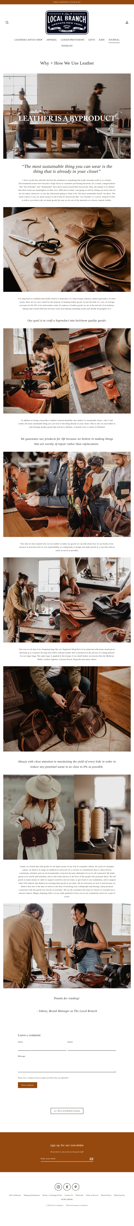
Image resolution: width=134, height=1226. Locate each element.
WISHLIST (67, 45)
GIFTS (91, 39)
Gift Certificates (15, 1195)
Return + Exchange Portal (52, 1195)
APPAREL (51, 39)
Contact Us (69, 1195)
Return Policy (106, 1195)
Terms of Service (92, 1195)
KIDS (102, 39)
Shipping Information (32, 1195)
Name (20, 1042)
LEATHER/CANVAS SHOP (28, 39)
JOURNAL (114, 39)
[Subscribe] (91, 1159)
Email (70, 1042)
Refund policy (119, 1195)
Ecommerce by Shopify (80, 1205)
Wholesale (79, 1195)
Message (21, 1056)
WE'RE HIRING (67, 1199)
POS (67, 1205)
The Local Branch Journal (68, 1111)
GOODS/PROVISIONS (72, 39)
